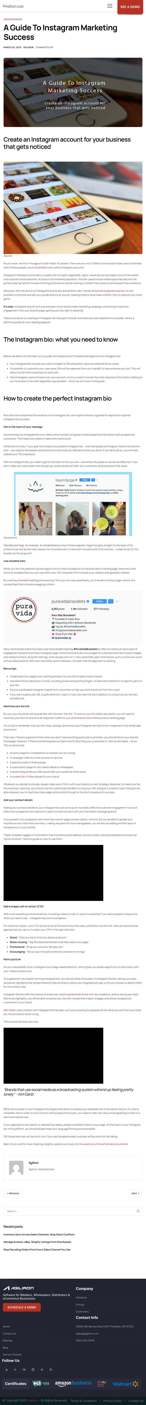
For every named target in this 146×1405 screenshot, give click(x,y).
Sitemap (7, 1340)
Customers (82, 1311)
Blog (5, 1347)
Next (134, 1193)
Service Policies (12, 1354)
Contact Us (9, 1333)
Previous (14, 1193)
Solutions (81, 1297)
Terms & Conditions (83, 1401)
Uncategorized (13, 19)
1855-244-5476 (85, 1340)
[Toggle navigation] (109, 5)
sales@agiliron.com (87, 1333)
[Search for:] (73, 1211)
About (6, 1326)
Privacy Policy (112, 1401)
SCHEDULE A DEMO (21, 1307)
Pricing (80, 1304)
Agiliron (28, 47)
